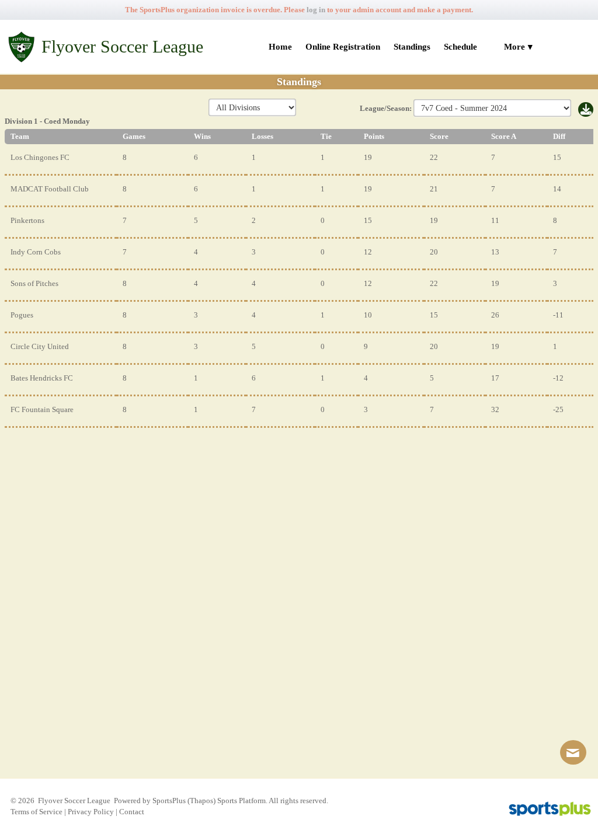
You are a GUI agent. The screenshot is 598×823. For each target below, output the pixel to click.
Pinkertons (27, 220)
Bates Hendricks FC (42, 378)
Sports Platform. (242, 800)
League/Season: (386, 108)
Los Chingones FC (40, 157)
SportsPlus (169, 800)
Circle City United (40, 346)
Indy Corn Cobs (36, 251)
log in (316, 9)
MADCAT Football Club (50, 188)
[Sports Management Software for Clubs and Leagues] (545, 809)
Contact (131, 811)
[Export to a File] (585, 110)
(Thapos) (201, 800)
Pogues (22, 315)
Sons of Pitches (34, 283)
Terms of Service (36, 811)
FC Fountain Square (42, 409)
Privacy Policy (91, 811)
